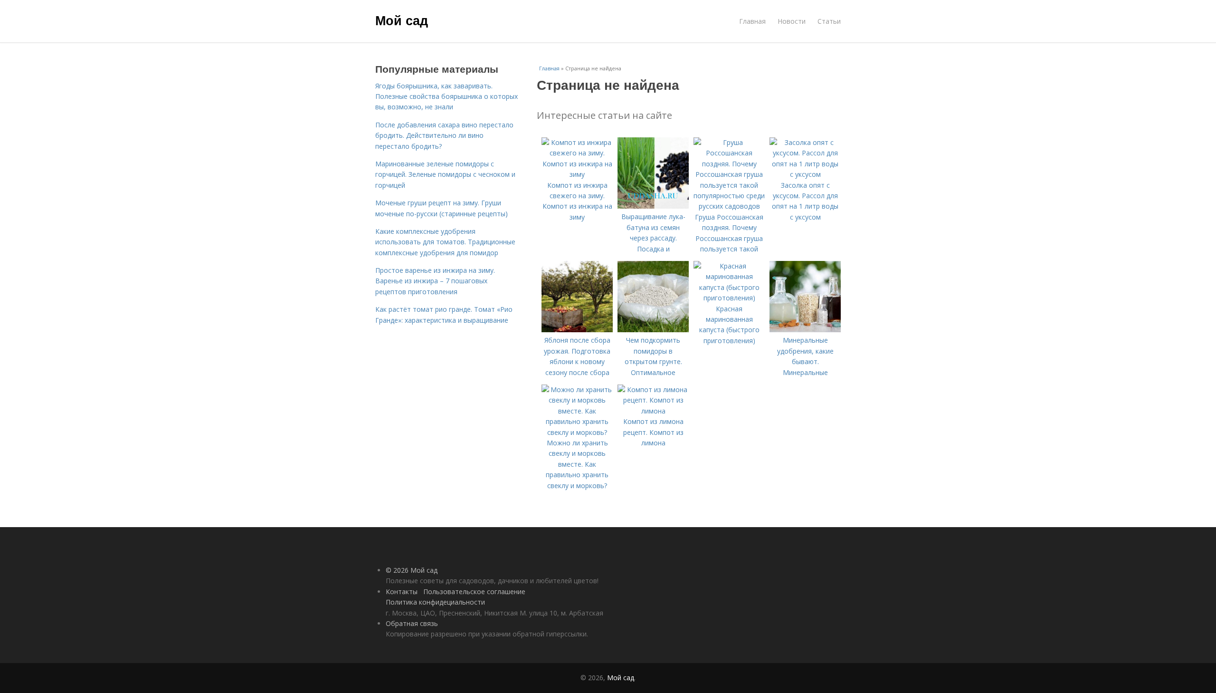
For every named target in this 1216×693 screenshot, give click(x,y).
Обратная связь (412, 623)
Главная (752, 21)
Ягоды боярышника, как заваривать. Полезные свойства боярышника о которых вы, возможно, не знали (446, 96)
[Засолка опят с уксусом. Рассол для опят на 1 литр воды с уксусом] (805, 174)
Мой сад (401, 20)
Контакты (402, 591)
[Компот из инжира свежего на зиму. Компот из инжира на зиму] (577, 174)
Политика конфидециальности (435, 601)
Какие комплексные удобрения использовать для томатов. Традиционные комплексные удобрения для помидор (445, 242)
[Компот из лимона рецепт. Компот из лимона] (653, 410)
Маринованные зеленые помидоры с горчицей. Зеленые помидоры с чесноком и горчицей (445, 174)
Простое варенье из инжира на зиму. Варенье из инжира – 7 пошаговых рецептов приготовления (435, 281)
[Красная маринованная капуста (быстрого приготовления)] (729, 297)
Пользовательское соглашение (474, 591)
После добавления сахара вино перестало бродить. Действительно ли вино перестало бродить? (444, 135)
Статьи (829, 21)
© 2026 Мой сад (411, 570)
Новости (792, 21)
